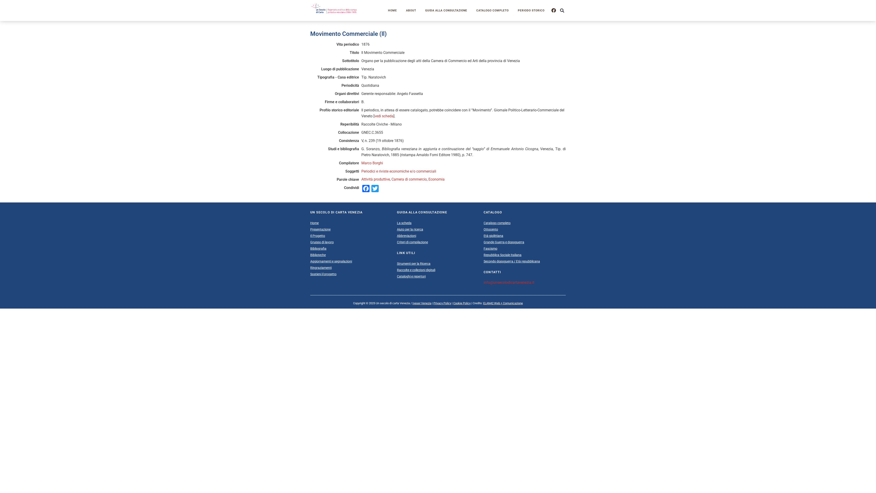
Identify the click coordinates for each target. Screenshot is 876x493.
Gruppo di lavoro (322, 242)
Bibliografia (318, 248)
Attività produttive (375, 179)
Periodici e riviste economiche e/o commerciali (398, 171)
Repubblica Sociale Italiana (502, 255)
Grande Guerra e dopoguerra (504, 242)
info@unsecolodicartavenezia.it (509, 282)
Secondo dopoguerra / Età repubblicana (512, 261)
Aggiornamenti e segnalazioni (331, 261)
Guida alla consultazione (446, 10)
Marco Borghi (372, 163)
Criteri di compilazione (412, 242)
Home (392, 10)
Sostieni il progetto (323, 274)
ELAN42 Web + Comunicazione (503, 303)
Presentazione (320, 229)
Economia (436, 179)
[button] (562, 10)
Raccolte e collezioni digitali (416, 270)
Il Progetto (317, 236)
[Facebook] (553, 10)
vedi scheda (384, 116)
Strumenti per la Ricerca (413, 263)
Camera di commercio (409, 179)
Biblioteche (318, 255)
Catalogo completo (492, 10)
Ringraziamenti (321, 268)
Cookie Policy (462, 303)
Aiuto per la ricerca (410, 229)
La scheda (404, 223)
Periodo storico (531, 10)
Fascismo (490, 248)
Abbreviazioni (406, 236)
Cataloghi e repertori (411, 276)
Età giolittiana (493, 236)
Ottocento (491, 229)
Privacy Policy (442, 303)
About (411, 10)
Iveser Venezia (421, 303)
